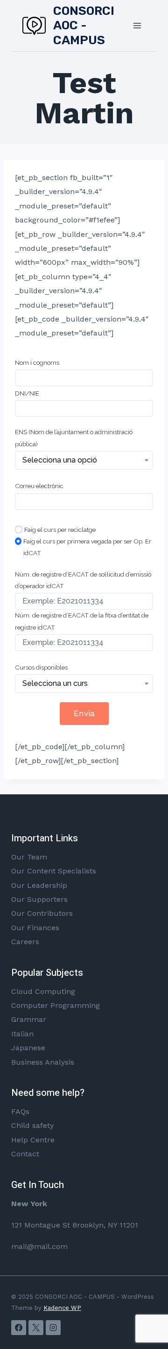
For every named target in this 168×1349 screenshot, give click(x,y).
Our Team (29, 856)
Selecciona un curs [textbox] (55, 683)
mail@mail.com (39, 1246)
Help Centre (33, 1139)
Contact (25, 1153)
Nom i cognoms (37, 362)
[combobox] (84, 460)
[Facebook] (18, 1327)
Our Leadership (39, 885)
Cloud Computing (43, 991)
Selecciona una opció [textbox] (59, 460)
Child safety (32, 1125)
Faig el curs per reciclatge (60, 529)
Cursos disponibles (41, 667)
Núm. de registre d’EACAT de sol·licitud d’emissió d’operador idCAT (83, 580)
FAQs (20, 1111)
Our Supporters (39, 899)
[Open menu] (137, 25)
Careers (25, 941)
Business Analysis (42, 1062)
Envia (84, 713)
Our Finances (35, 927)
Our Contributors (42, 913)
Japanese (28, 1047)
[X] (35, 1327)
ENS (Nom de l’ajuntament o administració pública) (74, 437)
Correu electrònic (39, 486)
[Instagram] (53, 1327)
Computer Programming (55, 1005)
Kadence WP (62, 1307)
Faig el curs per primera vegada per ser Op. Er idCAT (87, 547)
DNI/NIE (27, 393)
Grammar (28, 1019)
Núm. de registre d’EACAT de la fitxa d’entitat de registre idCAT (81, 621)
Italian (22, 1033)
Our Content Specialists (53, 870)
